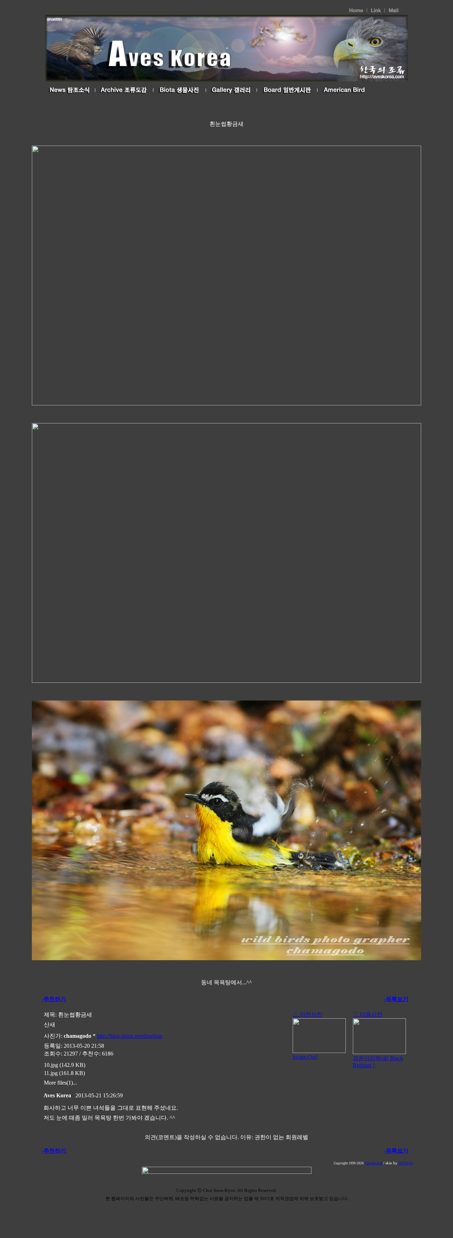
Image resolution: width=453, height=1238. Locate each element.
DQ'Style (405, 1163)
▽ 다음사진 (368, 1014)
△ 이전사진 (307, 1014)
